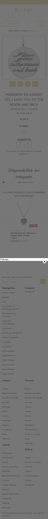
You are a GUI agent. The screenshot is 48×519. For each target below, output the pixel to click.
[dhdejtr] (24, 259)
